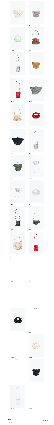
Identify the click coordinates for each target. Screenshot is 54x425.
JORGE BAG (30, 50)
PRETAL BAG (30, 229)
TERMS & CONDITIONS (10, 419)
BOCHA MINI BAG (12, 50)
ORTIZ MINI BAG (12, 101)
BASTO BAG (12, 178)
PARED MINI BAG (30, 178)
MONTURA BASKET (30, 101)
